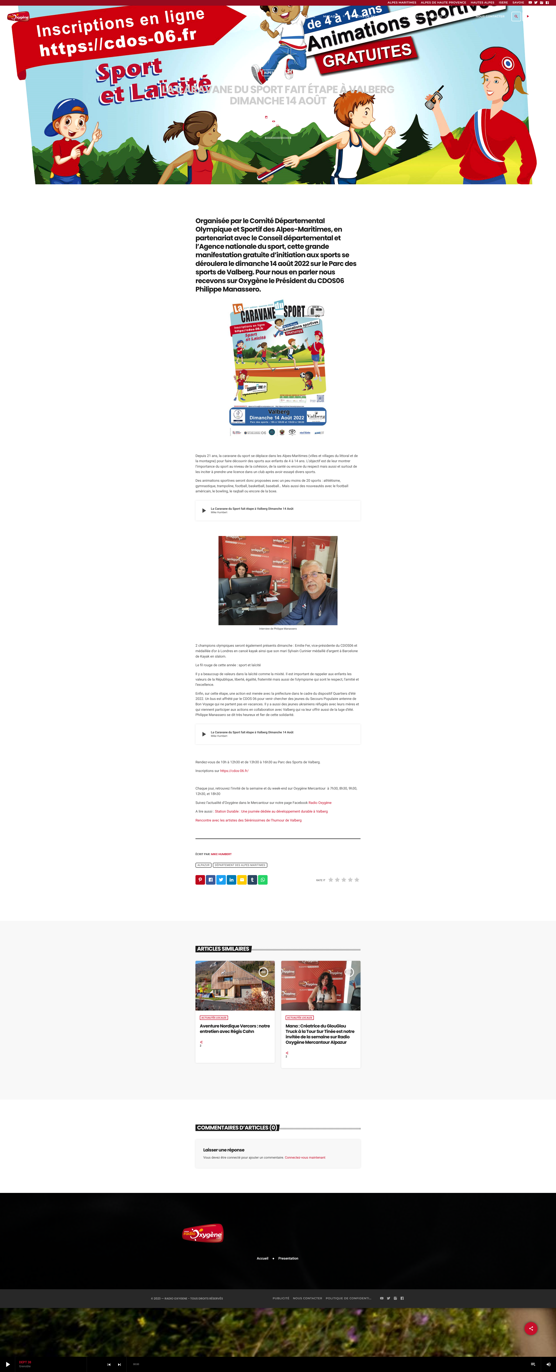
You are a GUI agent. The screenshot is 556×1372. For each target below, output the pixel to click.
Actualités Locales (213, 1017)
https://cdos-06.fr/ (234, 771)
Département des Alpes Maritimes (240, 865)
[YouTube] (530, 2)
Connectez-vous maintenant (305, 1157)
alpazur (203, 865)
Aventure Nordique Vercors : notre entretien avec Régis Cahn (235, 1028)
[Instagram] (541, 2)
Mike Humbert (221, 854)
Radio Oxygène (320, 803)
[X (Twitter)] (536, 2)
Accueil (262, 1258)
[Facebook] (547, 2)
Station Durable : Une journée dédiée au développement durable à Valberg (271, 811)
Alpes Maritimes (278, 73)
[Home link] (18, 16)
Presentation (288, 1258)
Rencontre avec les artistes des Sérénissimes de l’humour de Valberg (248, 820)
